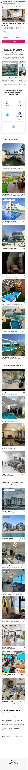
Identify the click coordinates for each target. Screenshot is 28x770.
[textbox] (7, 37)
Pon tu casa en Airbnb (19, 6)
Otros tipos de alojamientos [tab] (7, 712)
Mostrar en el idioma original (9, 3)
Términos (16, 763)
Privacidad (11, 763)
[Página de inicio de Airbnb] (3, 7)
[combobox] (13, 33)
